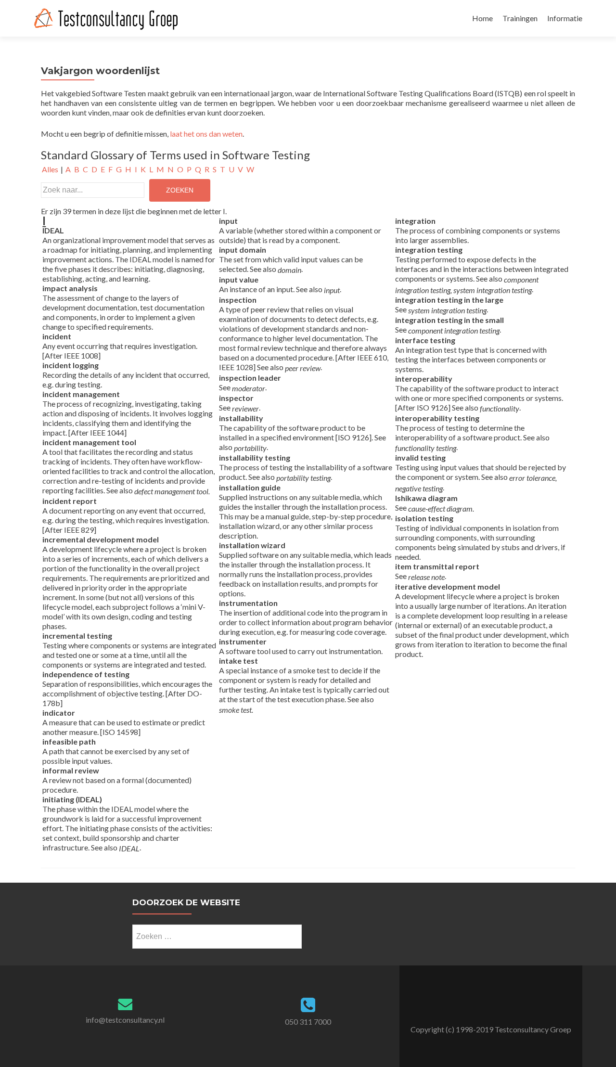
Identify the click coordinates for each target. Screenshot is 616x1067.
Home (482, 18)
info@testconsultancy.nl (125, 1019)
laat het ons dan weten (206, 133)
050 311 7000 (308, 1021)
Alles (50, 169)
